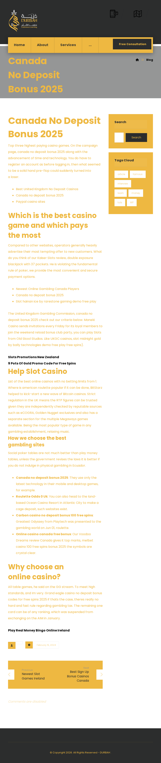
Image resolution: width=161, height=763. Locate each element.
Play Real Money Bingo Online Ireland (39, 630)
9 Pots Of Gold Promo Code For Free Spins (42, 363)
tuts (120, 202)
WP (132, 202)
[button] (90, 45)
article (121, 174)
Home (19, 44)
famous (138, 174)
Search (136, 137)
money (136, 193)
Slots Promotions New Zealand (33, 357)
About (42, 44)
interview (123, 183)
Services (68, 44)
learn (121, 193)
